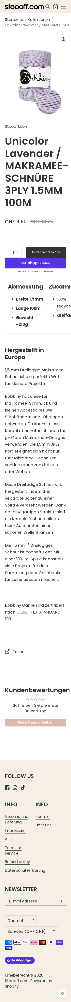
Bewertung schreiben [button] (35, 722)
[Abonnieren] (59, 901)
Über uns (43, 825)
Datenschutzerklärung (25, 870)
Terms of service (13, 850)
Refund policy (17, 861)
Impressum (15, 830)
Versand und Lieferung (16, 819)
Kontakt (43, 816)
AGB (9, 839)
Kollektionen (39, 19)
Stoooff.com (17, 980)
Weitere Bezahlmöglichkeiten (35, 272)
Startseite (14, 19)
